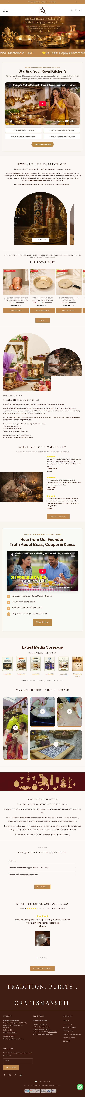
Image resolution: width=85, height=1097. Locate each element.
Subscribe (11, 1067)
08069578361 (12, 1032)
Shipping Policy (68, 1031)
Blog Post (66, 1020)
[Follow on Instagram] (10, 1075)
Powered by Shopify (53, 1085)
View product (16, 310)
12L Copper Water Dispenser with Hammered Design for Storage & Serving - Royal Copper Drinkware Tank (16, 299)
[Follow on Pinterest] (15, 1075)
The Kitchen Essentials (43, 144)
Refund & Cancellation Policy (72, 1034)
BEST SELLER (40, 240)
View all (42, 320)
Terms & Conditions (69, 1027)
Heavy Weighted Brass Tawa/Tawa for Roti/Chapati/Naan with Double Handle (69, 299)
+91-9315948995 (8, 1036)
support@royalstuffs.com (16, 1039)
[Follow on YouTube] (20, 1075)
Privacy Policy (67, 1024)
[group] (42, 32)
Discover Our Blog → (77, 675)
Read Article (7, 674)
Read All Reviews (58, 516)
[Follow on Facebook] (4, 1075)
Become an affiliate (69, 1038)
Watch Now (42, 622)
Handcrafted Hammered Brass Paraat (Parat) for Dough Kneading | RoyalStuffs (42, 299)
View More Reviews (42, 968)
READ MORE (42, 887)
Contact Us (66, 1041)
